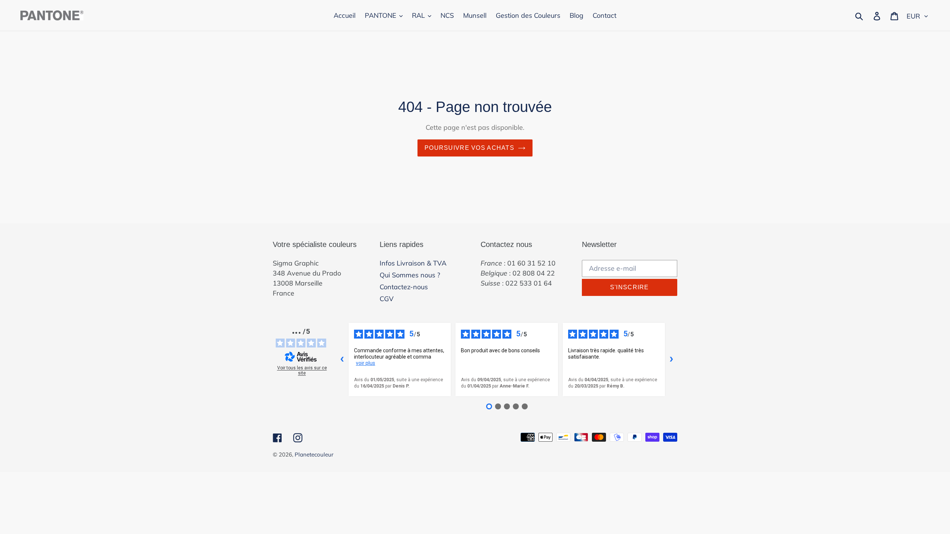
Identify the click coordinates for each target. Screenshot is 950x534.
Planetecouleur (314, 454)
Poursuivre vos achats (469, 148)
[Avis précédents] (342, 359)
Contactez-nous (404, 287)
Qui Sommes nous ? (410, 275)
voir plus (365, 363)
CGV (387, 298)
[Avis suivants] (671, 359)
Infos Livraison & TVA (413, 263)
